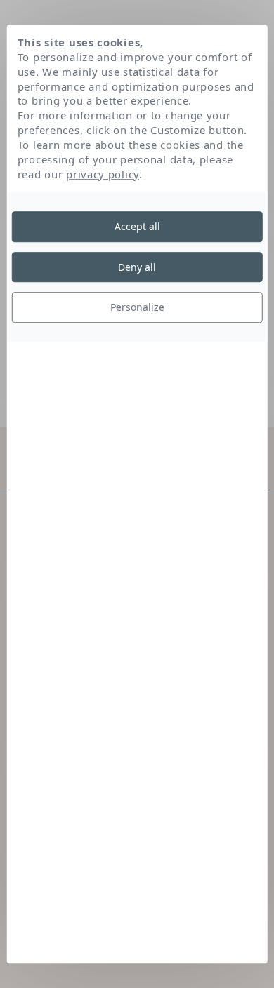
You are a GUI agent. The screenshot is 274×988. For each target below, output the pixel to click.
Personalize (137, 307)
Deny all (137, 267)
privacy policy (102, 174)
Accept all (137, 226)
